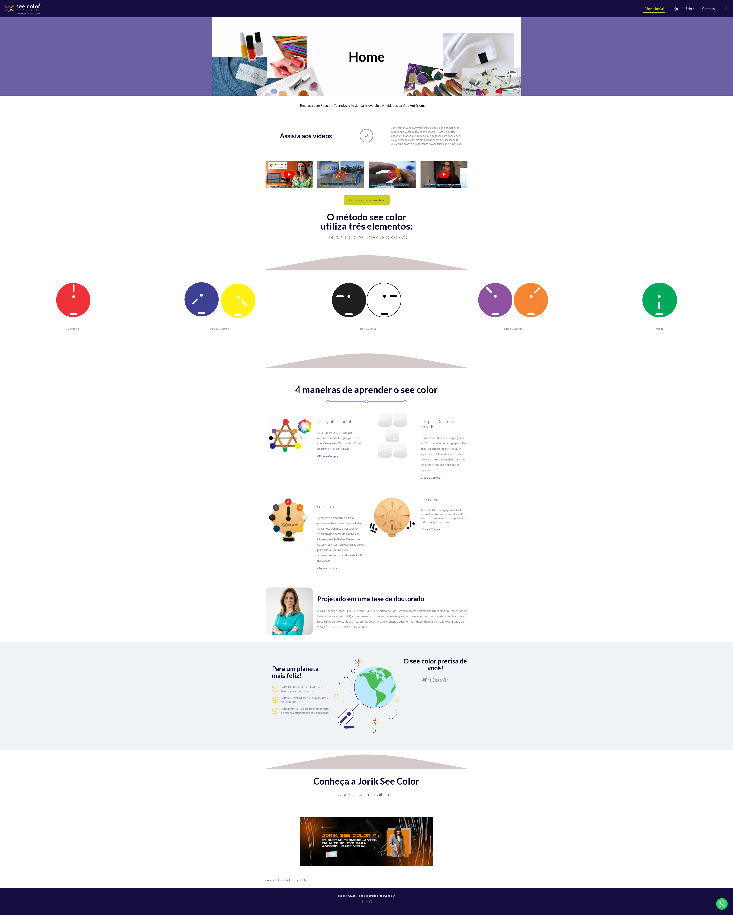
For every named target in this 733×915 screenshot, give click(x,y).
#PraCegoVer (435, 680)
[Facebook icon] (362, 901)
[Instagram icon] (370, 901)
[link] (289, 174)
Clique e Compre (430, 477)
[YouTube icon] (366, 901)
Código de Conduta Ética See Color (286, 880)
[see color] (22, 8)
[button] (722, 904)
